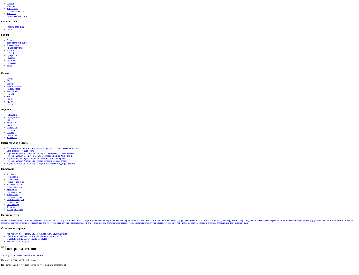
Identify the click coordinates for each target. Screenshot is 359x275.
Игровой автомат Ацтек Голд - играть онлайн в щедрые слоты (37, 161)
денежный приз (192, 220)
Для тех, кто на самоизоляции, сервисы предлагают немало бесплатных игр (43, 148)
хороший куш (241, 223)
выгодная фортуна (176, 220)
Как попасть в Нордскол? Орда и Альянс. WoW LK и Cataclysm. (37, 234)
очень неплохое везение (329, 220)
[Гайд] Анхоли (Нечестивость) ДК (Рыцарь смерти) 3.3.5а (34, 236)
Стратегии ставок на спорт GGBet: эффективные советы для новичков (40, 153)
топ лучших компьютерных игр (161, 223)
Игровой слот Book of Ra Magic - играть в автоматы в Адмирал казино (41, 163)
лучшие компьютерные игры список (264, 220)
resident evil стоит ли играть (78, 220)
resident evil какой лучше (24, 220)
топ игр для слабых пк (106, 223)
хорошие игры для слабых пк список (216, 223)
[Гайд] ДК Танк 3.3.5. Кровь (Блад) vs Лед (27, 239)
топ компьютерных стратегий (131, 223)
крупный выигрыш (237, 220)
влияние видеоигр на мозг (153, 220)
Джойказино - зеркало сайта (20, 151)
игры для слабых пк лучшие (214, 220)
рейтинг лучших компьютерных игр (28, 223)
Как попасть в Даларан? (18, 241)
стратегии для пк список (83, 223)
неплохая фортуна (309, 220)
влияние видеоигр (100, 220)
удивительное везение (187, 223)
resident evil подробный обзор (50, 220)
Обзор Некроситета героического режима (23, 255)
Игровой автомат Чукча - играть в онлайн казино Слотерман (36, 158)
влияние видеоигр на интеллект (125, 220)
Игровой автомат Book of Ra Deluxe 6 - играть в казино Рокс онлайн (40, 156)
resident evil (6, 220)
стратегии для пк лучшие (58, 223)
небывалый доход (291, 220)
